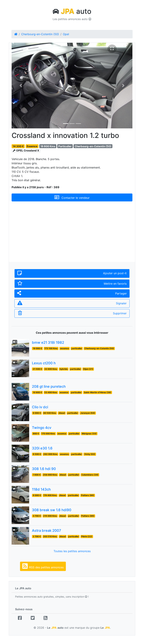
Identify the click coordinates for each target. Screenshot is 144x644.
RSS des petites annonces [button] (46, 567)
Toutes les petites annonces (72, 551)
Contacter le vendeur (75, 197)
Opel (66, 34)
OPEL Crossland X (27, 150)
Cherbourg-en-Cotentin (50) (40, 34)
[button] (21, 85)
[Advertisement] (72, 234)
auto (76, 11)
